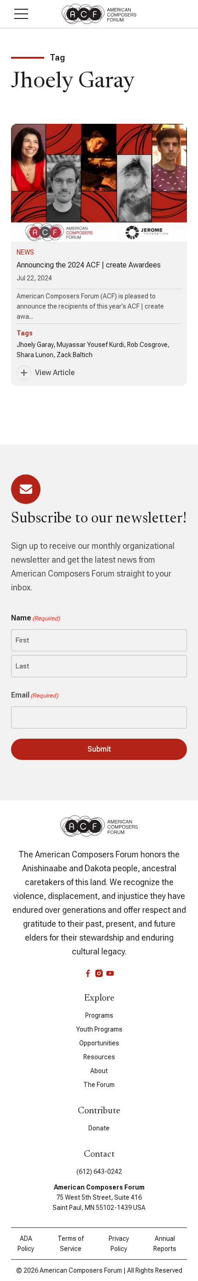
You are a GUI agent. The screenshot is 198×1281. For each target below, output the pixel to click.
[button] (21, 14)
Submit (99, 749)
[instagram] (99, 973)
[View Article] (99, 255)
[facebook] (88, 973)
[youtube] (110, 973)
